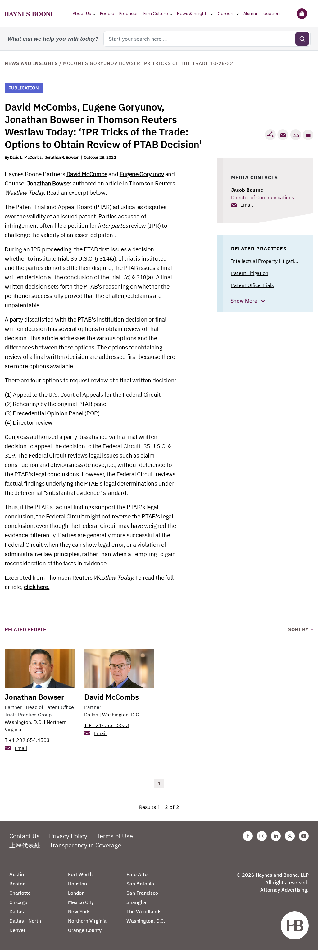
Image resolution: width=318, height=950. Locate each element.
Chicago (18, 902)
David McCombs (86, 174)
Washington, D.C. (24, 722)
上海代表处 (24, 845)
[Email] (282, 134)
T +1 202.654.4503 (27, 740)
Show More (244, 301)
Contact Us (24, 836)
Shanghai (137, 902)
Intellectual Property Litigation (265, 261)
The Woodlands (143, 911)
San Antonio (140, 883)
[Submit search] (302, 39)
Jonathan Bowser (49, 183)
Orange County (85, 930)
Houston (77, 883)
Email (246, 205)
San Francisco (142, 893)
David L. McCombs (26, 157)
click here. (37, 587)
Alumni (250, 13)
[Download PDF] (295, 134)
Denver (17, 930)
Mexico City (81, 902)
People (107, 13)
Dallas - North (25, 921)
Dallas (91, 714)
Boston (17, 883)
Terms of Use (115, 836)
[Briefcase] (302, 13)
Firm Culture (155, 13)
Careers (226, 13)
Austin (16, 874)
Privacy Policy (68, 836)
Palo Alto (137, 874)
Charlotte (20, 893)
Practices (129, 13)
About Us (82, 13)
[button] (308, 135)
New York (79, 911)
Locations (272, 13)
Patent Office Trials (252, 285)
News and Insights (31, 63)
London (76, 893)
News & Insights (193, 13)
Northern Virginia (87, 921)
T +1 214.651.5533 (106, 725)
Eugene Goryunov (142, 174)
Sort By (299, 629)
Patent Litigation (249, 273)
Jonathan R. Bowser (62, 157)
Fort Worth (80, 874)
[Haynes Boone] (29, 14)
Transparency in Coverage (85, 845)
